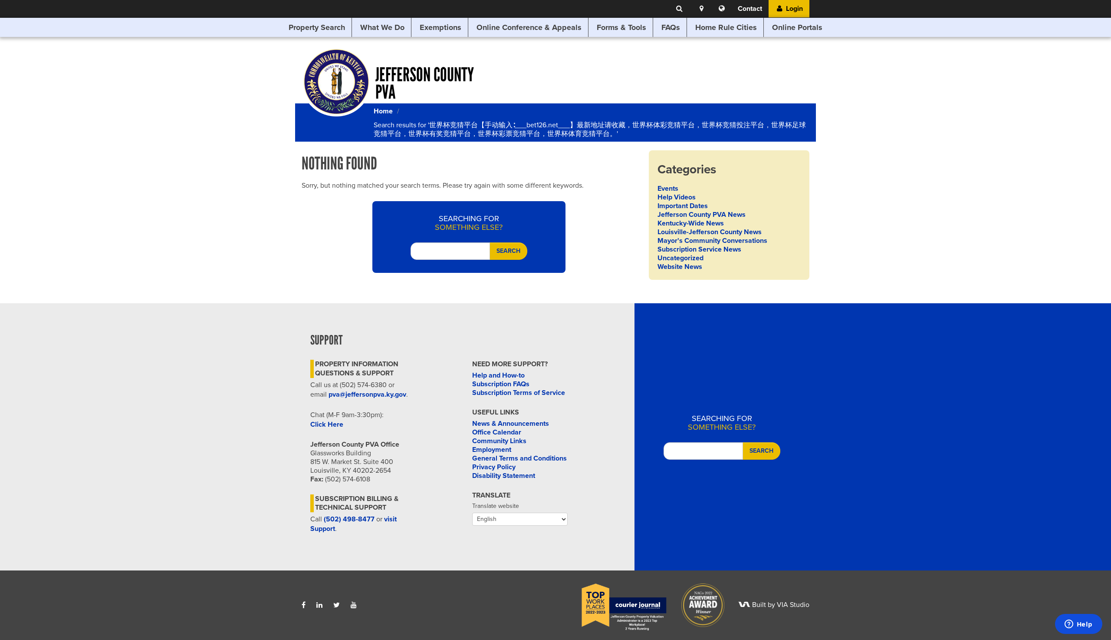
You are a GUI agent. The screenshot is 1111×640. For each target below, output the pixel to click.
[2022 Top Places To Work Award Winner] (618, 604)
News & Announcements (510, 423)
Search (508, 251)
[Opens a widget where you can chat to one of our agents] (1078, 625)
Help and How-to (498, 375)
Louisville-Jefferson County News (709, 232)
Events (667, 188)
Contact (750, 8)
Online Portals (797, 27)
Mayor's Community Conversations (712, 240)
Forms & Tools (621, 27)
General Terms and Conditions (519, 458)
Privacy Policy (494, 467)
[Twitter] (336, 605)
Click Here (326, 424)
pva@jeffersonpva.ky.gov (367, 394)
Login (793, 8)
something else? (469, 223)
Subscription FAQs (500, 384)
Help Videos (676, 197)
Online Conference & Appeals (529, 27)
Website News (679, 266)
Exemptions (440, 27)
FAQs (670, 27)
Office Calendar (496, 432)
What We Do (382, 27)
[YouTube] (354, 605)
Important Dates (682, 206)
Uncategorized (680, 258)
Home (383, 111)
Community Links (499, 441)
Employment (491, 449)
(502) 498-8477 (349, 519)
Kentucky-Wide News (690, 223)
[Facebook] (304, 605)
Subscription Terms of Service (518, 392)
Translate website (495, 506)
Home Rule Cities (726, 27)
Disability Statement (503, 475)
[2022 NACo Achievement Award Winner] (697, 604)
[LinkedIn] (319, 605)
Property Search (317, 27)
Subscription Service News (699, 249)
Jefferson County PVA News (701, 214)
